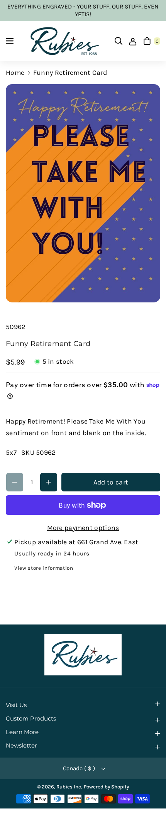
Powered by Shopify (106, 787)
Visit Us (16, 705)
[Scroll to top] (148, 802)
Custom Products (31, 718)
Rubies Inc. (69, 787)
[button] (10, 40)
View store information (43, 568)
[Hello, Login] (132, 40)
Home (15, 72)
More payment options (83, 528)
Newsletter (21, 745)
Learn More (22, 732)
